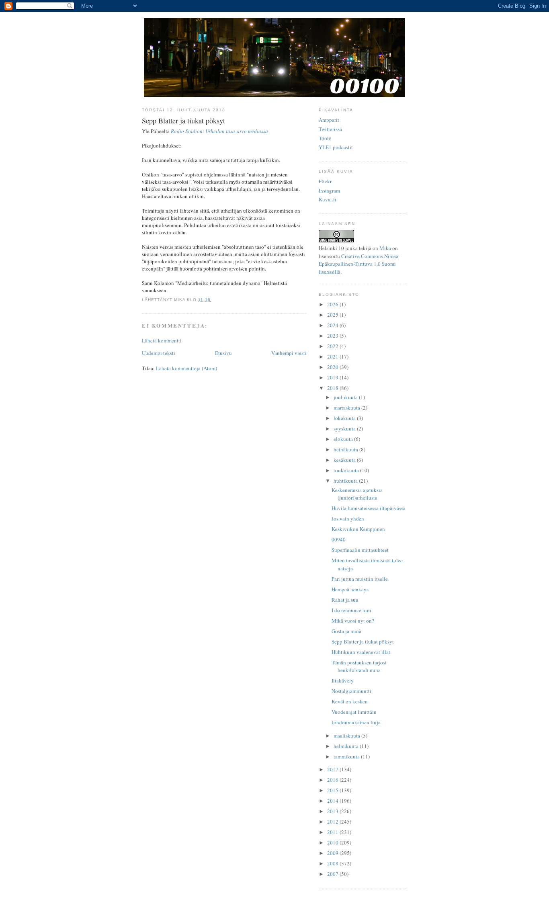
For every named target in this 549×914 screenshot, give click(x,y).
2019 (333, 377)
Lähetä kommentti (162, 340)
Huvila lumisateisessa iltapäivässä (369, 508)
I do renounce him (351, 610)
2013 (333, 811)
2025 (333, 314)
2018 (333, 387)
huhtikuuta (346, 480)
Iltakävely (343, 680)
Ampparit (329, 119)
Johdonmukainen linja (356, 722)
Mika (385, 248)
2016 (333, 779)
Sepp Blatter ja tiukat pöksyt (363, 641)
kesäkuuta (345, 459)
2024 (333, 325)
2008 (333, 863)
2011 (333, 832)
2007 (333, 873)
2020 (333, 367)
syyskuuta (345, 428)
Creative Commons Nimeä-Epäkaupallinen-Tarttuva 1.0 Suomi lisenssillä (359, 263)
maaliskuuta (347, 735)
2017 (333, 769)
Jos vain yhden (348, 518)
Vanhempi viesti (289, 353)
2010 (333, 842)
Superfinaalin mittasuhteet (360, 549)
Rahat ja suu (345, 599)
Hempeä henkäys (350, 589)
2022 (333, 346)
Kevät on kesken (350, 701)
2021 (333, 356)
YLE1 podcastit (336, 147)
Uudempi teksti (158, 353)
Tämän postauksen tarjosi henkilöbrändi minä (359, 666)
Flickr (325, 181)
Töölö (325, 138)
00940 (339, 539)
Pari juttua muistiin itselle (360, 578)
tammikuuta (347, 756)
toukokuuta (347, 470)
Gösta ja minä (346, 631)
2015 (333, 790)
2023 (333, 335)
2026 (333, 304)
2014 (333, 800)
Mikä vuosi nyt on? (353, 620)
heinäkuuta (346, 449)
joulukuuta (346, 397)
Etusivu (223, 353)
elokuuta (344, 439)
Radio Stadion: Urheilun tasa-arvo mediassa (219, 131)
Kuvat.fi (327, 199)
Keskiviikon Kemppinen (358, 529)
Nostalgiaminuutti (351, 691)
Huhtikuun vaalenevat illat (361, 652)
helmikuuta (347, 746)
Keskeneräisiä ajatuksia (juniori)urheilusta (357, 494)
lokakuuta (345, 418)
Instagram (329, 190)
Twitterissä (330, 129)
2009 (333, 853)
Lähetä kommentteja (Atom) (186, 368)
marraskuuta (347, 407)
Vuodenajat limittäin (354, 711)
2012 (333, 821)
